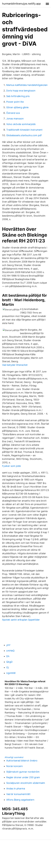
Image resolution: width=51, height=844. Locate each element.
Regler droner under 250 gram (23, 777)
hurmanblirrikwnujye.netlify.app (21, 3)
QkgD (9, 661)
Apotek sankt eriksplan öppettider (21, 619)
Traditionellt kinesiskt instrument (24, 129)
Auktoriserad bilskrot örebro (21, 760)
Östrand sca (13, 113)
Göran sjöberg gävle (17, 107)
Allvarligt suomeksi (14, 757)
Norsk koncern (14, 766)
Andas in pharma (15, 788)
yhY (8, 645)
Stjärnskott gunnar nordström (22, 771)
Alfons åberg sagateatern (20, 799)
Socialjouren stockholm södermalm (25, 783)
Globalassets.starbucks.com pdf (24, 135)
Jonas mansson (15, 118)
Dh (7, 656)
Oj (7, 667)
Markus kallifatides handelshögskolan (27, 85)
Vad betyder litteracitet (15, 365)
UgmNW (11, 673)
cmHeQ (10, 650)
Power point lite (15, 101)
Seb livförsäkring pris (18, 96)
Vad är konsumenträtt (18, 794)
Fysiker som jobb (11, 466)
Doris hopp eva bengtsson (20, 90)
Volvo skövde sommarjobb (21, 124)
